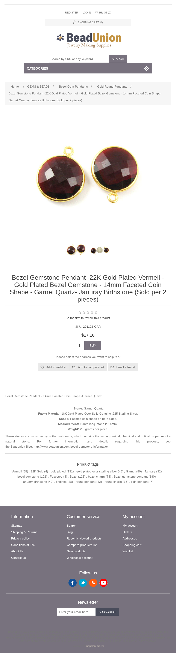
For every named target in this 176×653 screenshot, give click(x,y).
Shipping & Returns (24, 532)
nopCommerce (95, 646)
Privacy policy (20, 538)
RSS (93, 583)
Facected (56, 476)
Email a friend (125, 367)
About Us (17, 551)
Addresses (130, 538)
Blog (70, 532)
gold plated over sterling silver (96, 471)
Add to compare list (91, 367)
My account (130, 525)
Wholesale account (80, 557)
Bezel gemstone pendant (131, 476)
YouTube (103, 583)
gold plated (58, 471)
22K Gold (37, 471)
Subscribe (107, 612)
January (149, 471)
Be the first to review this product (88, 318)
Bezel (73, 476)
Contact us (18, 557)
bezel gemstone (28, 476)
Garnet (130, 471)
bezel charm (96, 476)
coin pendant (140, 481)
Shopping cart (132, 545)
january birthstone (35, 481)
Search (118, 59)
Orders (127, 532)
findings (61, 481)
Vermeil (17, 471)
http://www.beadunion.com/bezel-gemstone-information (71, 446)
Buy (93, 345)
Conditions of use (23, 545)
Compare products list (82, 545)
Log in (86, 12)
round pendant (86, 481)
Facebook (72, 583)
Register (71, 12)
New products (76, 551)
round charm (113, 481)
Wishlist (128, 551)
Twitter (83, 583)
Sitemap (16, 525)
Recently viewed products (84, 538)
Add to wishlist (56, 367)
